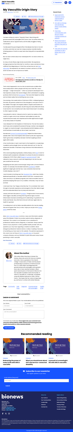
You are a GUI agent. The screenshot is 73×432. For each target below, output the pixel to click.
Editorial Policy (61, 402)
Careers (43, 404)
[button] (57, 2)
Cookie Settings (61, 409)
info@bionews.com (10, 408)
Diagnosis (24, 286)
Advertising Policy (62, 398)
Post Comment (9, 328)
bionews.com (10, 407)
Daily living (18, 287)
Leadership (44, 402)
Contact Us (44, 407)
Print (24, 16)
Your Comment (7, 309)
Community (11, 286)
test (37, 153)
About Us (43, 395)
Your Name (6, 303)
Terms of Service (61, 407)
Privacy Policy (60, 404)
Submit (8, 386)
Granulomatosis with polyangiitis (32, 287)
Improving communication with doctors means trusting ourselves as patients (60, 34)
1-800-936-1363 (10, 410)
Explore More (60, 395)
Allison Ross (10, 12)
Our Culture (44, 398)
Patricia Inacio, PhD (32, 77)
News (24, 77)
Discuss (17, 16)
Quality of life (42, 287)
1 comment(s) (23, 294)
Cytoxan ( (18, 133)
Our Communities (46, 400)
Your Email (27, 303)
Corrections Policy (62, 400)
